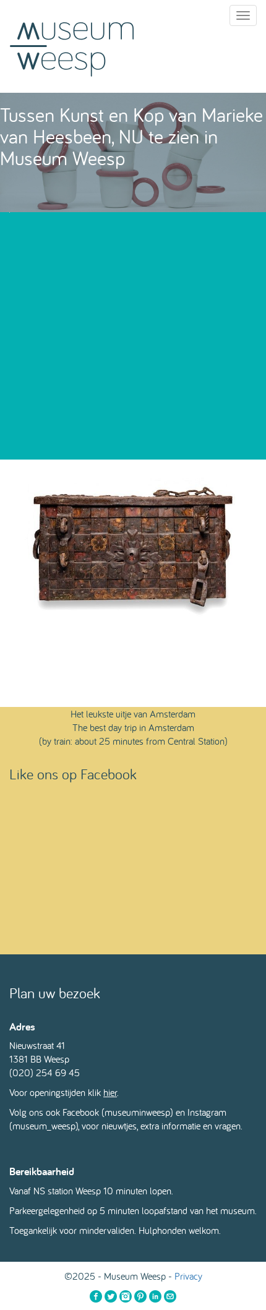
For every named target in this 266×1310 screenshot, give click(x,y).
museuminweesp (137, 1112)
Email (170, 1296)
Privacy (188, 1276)
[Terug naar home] (72, 46)
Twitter (111, 1296)
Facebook (96, 1296)
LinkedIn (155, 1296)
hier (110, 1092)
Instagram (125, 1296)
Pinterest (140, 1296)
